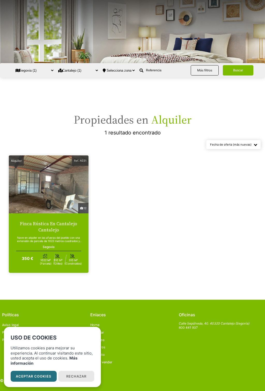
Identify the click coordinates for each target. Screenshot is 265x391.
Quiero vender (101, 362)
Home (94, 325)
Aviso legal (10, 325)
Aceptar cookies (33, 376)
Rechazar (76, 376)
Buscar (238, 70)
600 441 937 (188, 327)
